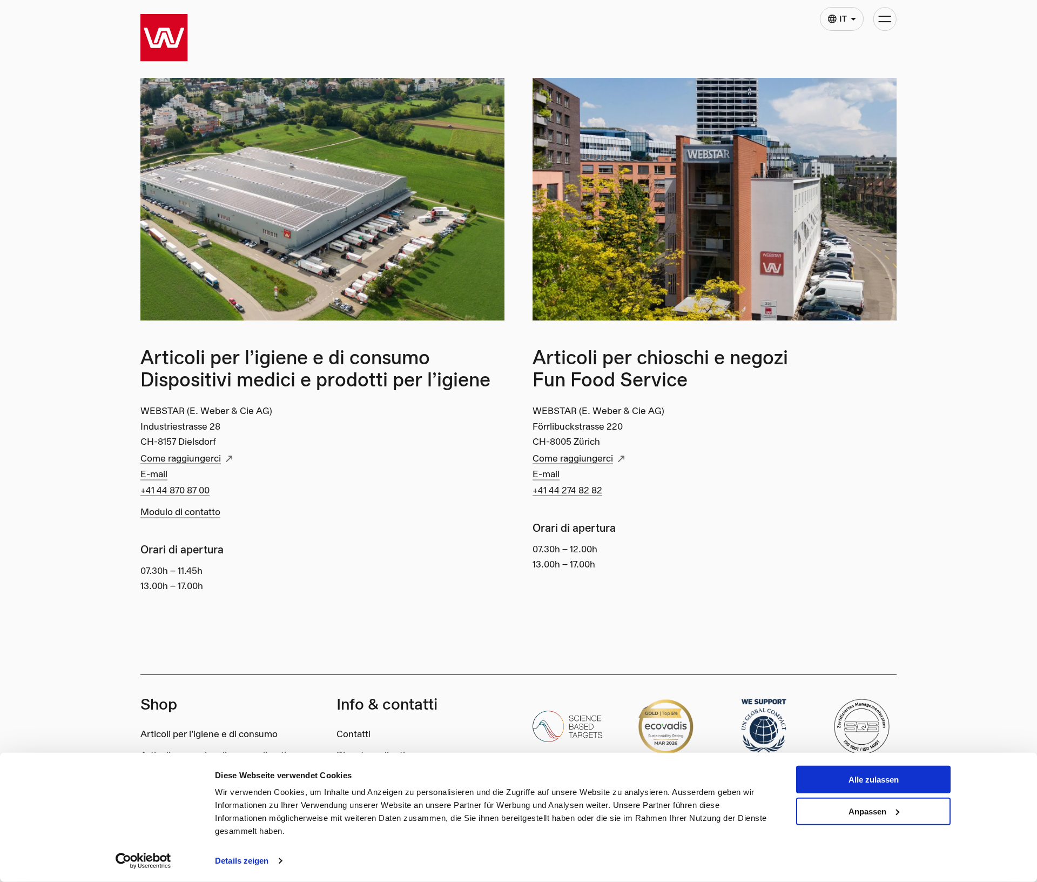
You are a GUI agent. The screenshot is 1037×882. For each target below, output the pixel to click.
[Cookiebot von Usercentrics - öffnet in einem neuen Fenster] (143, 861)
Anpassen (867, 811)
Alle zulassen (874, 779)
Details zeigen (241, 860)
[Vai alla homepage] (164, 38)
